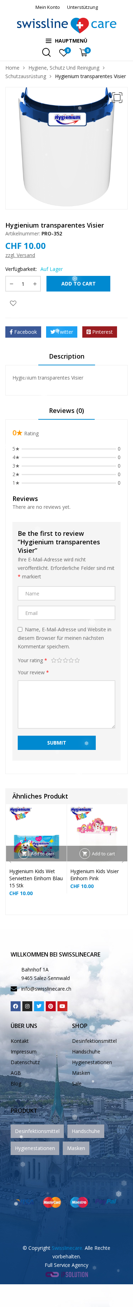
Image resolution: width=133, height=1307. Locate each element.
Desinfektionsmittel (94, 1041)
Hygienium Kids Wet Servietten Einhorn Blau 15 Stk (36, 878)
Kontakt (20, 1041)
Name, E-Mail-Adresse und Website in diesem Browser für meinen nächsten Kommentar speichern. (64, 638)
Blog (16, 1083)
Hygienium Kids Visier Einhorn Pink (94, 875)
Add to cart (78, 283)
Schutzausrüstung (25, 76)
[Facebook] (16, 1006)
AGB (16, 1072)
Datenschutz (25, 1062)
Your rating (32, 660)
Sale (77, 1083)
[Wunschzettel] (13, 303)
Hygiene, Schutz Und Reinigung (63, 67)
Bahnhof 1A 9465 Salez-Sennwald (45, 973)
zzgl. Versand (20, 255)
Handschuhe (86, 1051)
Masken (81, 1072)
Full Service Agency (66, 1265)
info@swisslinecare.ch (46, 988)
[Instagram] (27, 1006)
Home (12, 67)
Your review (33, 672)
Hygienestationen (92, 1062)
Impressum (24, 1051)
